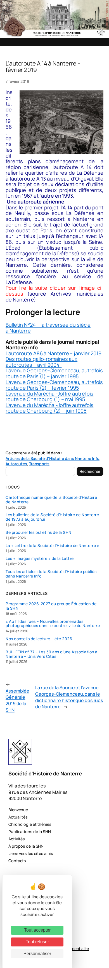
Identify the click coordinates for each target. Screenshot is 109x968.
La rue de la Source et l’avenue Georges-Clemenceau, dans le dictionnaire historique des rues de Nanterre (69, 697)
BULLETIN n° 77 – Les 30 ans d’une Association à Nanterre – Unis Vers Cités (52, 654)
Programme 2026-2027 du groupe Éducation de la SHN (51, 606)
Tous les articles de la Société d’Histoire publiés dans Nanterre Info (51, 573)
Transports (39, 463)
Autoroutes (16, 463)
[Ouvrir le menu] (54, 42)
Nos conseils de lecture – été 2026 (39, 639)
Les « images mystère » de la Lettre (40, 558)
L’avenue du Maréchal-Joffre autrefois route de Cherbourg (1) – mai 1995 (49, 396)
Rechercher (90, 471)
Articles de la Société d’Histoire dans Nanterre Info (52, 458)
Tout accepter (37, 930)
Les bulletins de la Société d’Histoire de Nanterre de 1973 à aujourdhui (52, 517)
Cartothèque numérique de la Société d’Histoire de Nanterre (51, 499)
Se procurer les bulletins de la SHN (39, 532)
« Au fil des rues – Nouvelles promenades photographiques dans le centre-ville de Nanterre (53, 623)
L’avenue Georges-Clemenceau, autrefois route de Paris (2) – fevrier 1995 (54, 385)
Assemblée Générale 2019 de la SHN (17, 700)
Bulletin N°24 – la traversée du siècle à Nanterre (48, 327)
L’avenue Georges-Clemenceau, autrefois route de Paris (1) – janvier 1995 (54, 373)
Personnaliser (37, 953)
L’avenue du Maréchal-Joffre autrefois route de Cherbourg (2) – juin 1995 (49, 408)
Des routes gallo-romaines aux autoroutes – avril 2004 (41, 362)
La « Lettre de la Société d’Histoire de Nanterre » (52, 545)
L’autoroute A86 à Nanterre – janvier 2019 (53, 353)
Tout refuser (37, 941)
